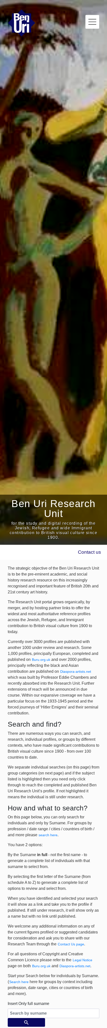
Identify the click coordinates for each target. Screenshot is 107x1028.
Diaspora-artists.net (75, 672)
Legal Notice (82, 960)
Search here (19, 982)
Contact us (89, 552)
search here (48, 835)
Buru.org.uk (41, 660)
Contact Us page (71, 944)
